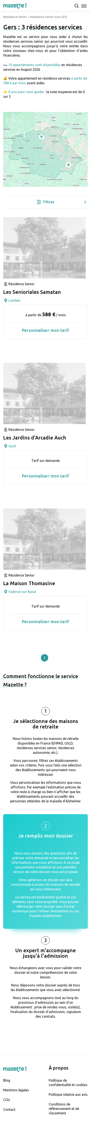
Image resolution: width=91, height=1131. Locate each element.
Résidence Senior (15, 17)
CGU (6, 1100)
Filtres (48, 202)
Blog (6, 1080)
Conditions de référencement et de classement (64, 1108)
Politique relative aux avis (68, 1094)
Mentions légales (16, 1090)
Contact (9, 1109)
